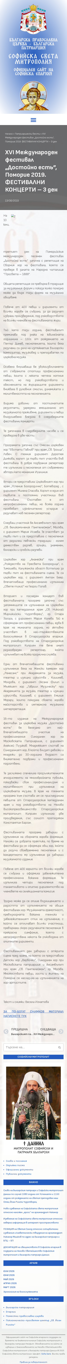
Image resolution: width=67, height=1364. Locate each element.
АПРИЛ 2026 (10, 1283)
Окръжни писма (15, 1165)
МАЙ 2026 (8, 1279)
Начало (9, 133)
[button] (33, 120)
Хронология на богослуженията (20, 1291)
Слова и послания (16, 1161)
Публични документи (18, 1173)
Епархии (11, 1311)
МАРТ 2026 (9, 1287)
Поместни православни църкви (25, 1316)
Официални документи (19, 1169)
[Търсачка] (60, 1047)
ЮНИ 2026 (9, 1275)
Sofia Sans (46, 1354)
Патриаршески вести (27, 133)
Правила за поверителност (33, 1362)
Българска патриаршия (20, 1307)
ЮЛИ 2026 (8, 1271)
